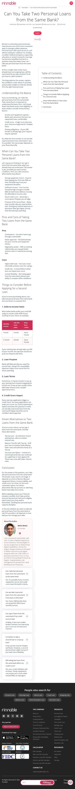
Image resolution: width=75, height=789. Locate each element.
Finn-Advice (57, 751)
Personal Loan (9, 695)
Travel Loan (51, 695)
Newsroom (57, 754)
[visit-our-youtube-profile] (3, 716)
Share (36, 39)
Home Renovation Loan (36, 700)
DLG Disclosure (37, 725)
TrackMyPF (57, 719)
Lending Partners (38, 719)
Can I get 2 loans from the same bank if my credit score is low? (15, 616)
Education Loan (54, 700)
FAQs (55, 757)
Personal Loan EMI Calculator (42, 763)
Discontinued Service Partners (42, 734)
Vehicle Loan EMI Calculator (41, 760)
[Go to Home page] (19, 7)
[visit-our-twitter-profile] (12, 716)
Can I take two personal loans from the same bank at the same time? (15, 574)
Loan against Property (60, 716)
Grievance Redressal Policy (41, 728)
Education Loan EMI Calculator (42, 757)
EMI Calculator (37, 751)
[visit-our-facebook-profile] (8, 716)
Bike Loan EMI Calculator (40, 754)
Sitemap (56, 760)
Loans (38, 33)
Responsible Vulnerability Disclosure (40, 738)
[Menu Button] (71, 3)
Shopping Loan (65, 695)
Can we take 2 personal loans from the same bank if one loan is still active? (15, 595)
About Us (36, 713)
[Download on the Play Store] (23, 737)
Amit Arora (38, 28)
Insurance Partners (39, 731)
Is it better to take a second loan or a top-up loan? (14, 640)
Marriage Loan (24, 695)
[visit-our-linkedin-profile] (21, 716)
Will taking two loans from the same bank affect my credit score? (15, 663)
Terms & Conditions (39, 722)
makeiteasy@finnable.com (41, 772)
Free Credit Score (59, 722)
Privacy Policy (37, 716)
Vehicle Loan (38, 695)
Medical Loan (20, 700)
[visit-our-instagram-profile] (17, 716)
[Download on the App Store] (8, 737)
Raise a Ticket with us (11, 727)
